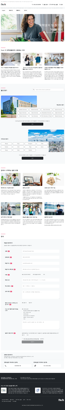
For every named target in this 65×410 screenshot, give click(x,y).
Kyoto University (46, 109)
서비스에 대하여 (5, 399)
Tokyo (18, 143)
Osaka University (34, 112)
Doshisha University (23, 109)
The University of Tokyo (47, 116)
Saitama (6, 146)
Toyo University (35, 116)
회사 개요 (29, 399)
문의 (32, 124)
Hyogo (6, 150)
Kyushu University (58, 109)
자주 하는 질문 (19, 399)
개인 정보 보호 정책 (6, 401)
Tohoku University (22, 116)
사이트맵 (14, 401)
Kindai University (34, 109)
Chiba (42, 143)
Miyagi (6, 143)
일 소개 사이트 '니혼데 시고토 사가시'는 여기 (53, 225)
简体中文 (11, 10)
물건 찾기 (12, 399)
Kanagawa (30, 143)
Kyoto (42, 146)
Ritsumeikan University (46, 112)
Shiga (30, 146)
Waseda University (58, 116)
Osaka (18, 150)
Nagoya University (22, 112)
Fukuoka (30, 150)
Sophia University (58, 112)
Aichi (18, 146)
